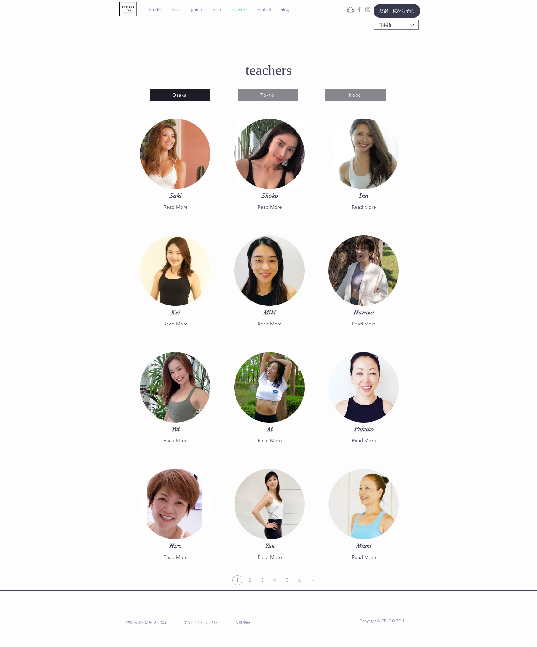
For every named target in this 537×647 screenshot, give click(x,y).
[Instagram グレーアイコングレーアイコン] (368, 9)
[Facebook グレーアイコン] (359, 9)
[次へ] (312, 580)
